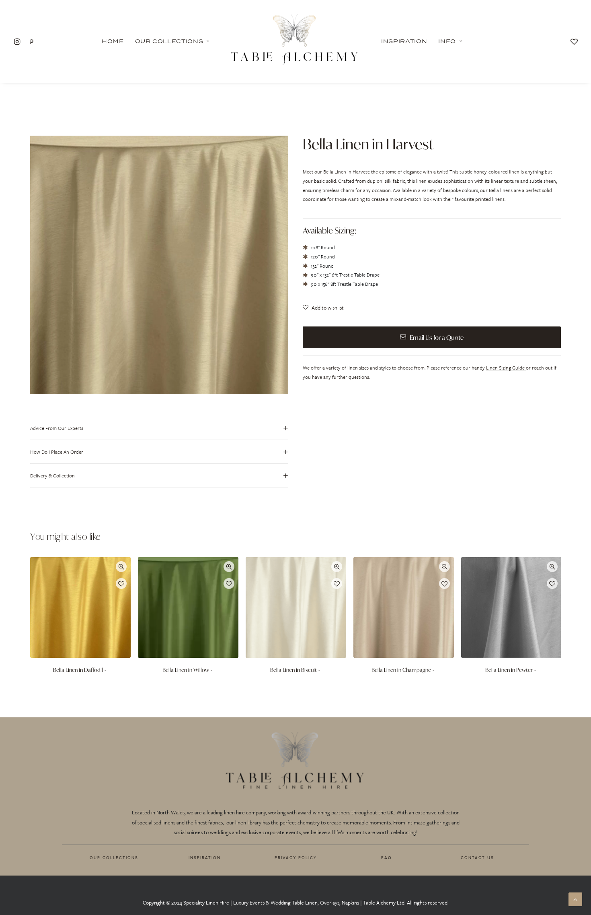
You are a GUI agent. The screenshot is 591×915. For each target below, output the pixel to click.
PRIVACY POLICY (296, 857)
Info (447, 41)
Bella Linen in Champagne (401, 669)
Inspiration (404, 41)
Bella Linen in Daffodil (78, 669)
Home (113, 41)
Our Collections (169, 41)
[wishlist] (574, 41)
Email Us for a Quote (437, 337)
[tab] (159, 428)
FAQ (386, 857)
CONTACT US (477, 857)
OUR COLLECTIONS (114, 857)
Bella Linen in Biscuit (293, 669)
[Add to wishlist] (121, 583)
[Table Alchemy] (295, 41)
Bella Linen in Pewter (509, 669)
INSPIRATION (205, 857)
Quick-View (121, 566)
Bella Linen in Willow (185, 669)
